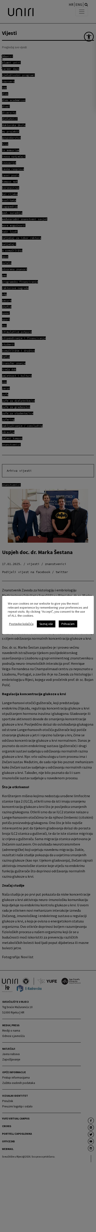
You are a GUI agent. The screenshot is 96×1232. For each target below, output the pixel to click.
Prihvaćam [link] (68, 624)
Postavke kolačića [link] (21, 624)
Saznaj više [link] (46, 624)
